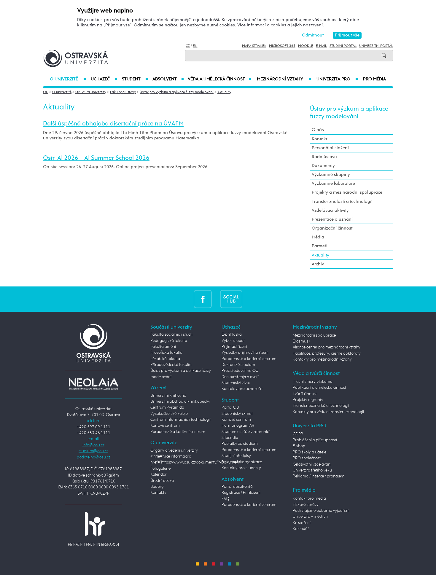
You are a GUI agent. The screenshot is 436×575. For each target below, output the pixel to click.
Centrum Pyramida (167, 407)
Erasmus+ (302, 341)
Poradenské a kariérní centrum (177, 432)
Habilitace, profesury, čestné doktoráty (327, 353)
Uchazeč (104, 79)
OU (45, 92)
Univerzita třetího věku (312, 470)
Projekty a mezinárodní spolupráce (347, 192)
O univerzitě (68, 79)
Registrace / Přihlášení (241, 492)
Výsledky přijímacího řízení (245, 353)
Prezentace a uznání (332, 219)
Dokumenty (323, 165)
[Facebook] (203, 299)
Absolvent (168, 79)
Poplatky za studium (240, 444)
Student (135, 79)
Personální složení (330, 148)
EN (195, 46)
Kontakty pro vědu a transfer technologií (328, 412)
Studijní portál (343, 46)
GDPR (298, 434)
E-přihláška (232, 334)
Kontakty (158, 492)
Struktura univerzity (90, 92)
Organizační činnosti (333, 228)
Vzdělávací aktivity (330, 210)
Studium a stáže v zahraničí (246, 432)
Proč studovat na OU (240, 371)
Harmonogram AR (238, 425)
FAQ (225, 499)
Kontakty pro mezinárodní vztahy (322, 359)
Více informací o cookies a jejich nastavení (280, 25)
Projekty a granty (308, 400)
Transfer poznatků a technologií (321, 406)
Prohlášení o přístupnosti (315, 440)
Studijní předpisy (236, 456)
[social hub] (231, 299)
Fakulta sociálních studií (171, 334)
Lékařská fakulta (165, 359)
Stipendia (230, 438)
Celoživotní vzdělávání (312, 464)
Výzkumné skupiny (331, 174)
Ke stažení (302, 523)
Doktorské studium (238, 365)
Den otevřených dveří (240, 377)
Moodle (305, 46)
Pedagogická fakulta (168, 341)
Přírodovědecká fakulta (171, 365)
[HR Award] (93, 529)
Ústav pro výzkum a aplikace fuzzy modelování (177, 92)
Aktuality (224, 92)
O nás (318, 130)
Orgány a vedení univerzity (174, 450)
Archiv (318, 264)
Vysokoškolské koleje (169, 414)
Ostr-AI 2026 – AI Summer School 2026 (96, 158)
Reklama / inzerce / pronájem (318, 476)
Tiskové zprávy (306, 505)
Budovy (157, 487)
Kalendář (158, 474)
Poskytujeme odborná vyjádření (321, 511)
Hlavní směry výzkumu (312, 382)
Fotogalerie (160, 468)
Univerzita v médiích (310, 517)
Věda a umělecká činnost (220, 79)
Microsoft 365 (282, 46)
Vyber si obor (233, 341)
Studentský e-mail (237, 414)
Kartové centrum (165, 425)
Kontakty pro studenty (241, 468)
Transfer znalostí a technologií (342, 201)
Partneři (319, 246)
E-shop (299, 446)
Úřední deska (162, 481)
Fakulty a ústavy (123, 92)
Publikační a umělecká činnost (319, 388)
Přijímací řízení (234, 347)
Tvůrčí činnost (305, 394)
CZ (188, 46)
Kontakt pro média (309, 498)
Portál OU (230, 407)
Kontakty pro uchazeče (242, 389)
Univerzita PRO (337, 79)
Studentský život (236, 383)
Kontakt (319, 139)
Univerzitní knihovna (168, 396)
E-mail (321, 46)
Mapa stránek (254, 46)
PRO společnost (307, 458)
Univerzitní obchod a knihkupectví (180, 401)
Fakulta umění (163, 347)
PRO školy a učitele (309, 452)
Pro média (374, 79)
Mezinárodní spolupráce (314, 335)
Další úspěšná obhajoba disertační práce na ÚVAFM (113, 123)
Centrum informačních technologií (180, 420)
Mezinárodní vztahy (284, 79)
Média (318, 237)
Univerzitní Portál (376, 46)
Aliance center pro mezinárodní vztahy (326, 347)
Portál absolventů (237, 487)
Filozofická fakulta (166, 353)
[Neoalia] (93, 384)
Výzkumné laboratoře (333, 183)
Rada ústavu (324, 156)
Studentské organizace (242, 462)
